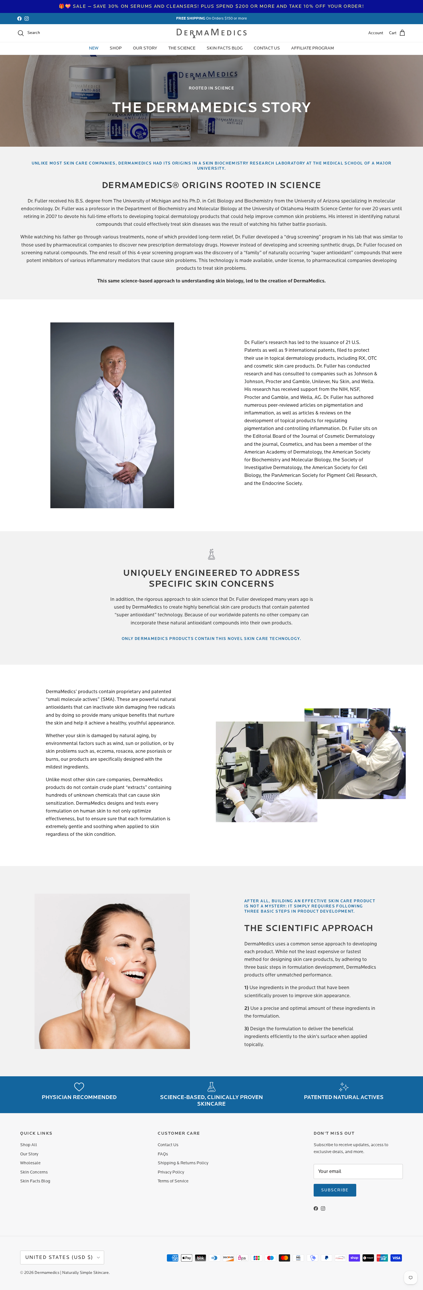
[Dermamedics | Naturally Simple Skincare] (212, 33)
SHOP (116, 48)
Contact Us (168, 1144)
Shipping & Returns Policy (183, 1163)
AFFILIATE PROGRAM (312, 48)
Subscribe (335, 1190)
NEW (93, 48)
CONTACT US (267, 48)
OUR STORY (145, 48)
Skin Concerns (34, 1172)
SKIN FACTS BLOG (225, 48)
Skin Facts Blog (35, 1181)
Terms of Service (173, 1181)
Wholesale (30, 1163)
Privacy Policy (171, 1172)
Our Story (29, 1154)
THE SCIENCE (181, 48)
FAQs (163, 1154)
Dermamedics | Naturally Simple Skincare (72, 1272)
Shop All (28, 1144)
